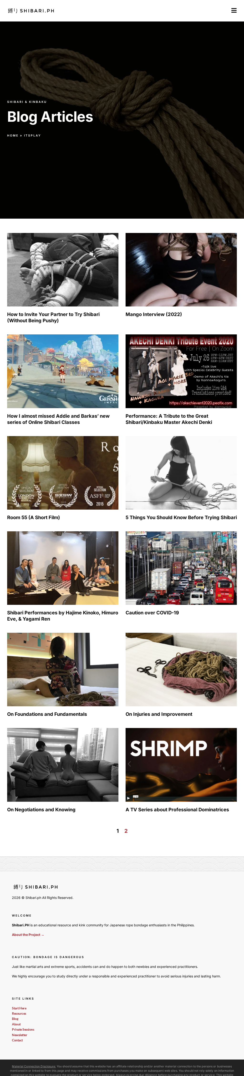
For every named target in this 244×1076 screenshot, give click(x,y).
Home (13, 135)
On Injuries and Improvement (159, 714)
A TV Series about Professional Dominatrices (177, 809)
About (16, 1024)
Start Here (19, 1008)
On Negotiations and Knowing (41, 809)
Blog (15, 1019)
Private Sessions (23, 1029)
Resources (19, 1013)
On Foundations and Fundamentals (47, 714)
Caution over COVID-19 (152, 613)
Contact (17, 1040)
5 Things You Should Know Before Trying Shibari (181, 517)
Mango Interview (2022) (154, 314)
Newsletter (19, 1035)
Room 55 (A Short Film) (33, 517)
